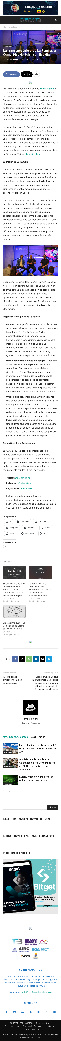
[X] (22, 659)
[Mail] (30, 1012)
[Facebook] (15, 659)
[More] (36, 74)
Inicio (3, 27)
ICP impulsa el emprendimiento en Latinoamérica (12, 679)
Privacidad (27, 1026)
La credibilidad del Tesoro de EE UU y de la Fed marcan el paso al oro (37, 748)
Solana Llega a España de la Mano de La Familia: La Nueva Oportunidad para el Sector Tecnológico (14, 589)
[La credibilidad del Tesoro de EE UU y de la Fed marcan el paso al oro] (10, 748)
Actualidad (13, 27)
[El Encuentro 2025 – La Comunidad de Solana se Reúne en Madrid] (14, 611)
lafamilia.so (25, 488)
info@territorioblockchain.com (37, 992)
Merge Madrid (47, 88)
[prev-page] (5, 791)
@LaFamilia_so (22, 477)
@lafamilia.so (25, 483)
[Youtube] (54, 1012)
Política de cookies (12, 1026)
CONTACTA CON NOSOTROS (21, 1023)
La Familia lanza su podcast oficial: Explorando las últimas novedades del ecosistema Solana (40, 589)
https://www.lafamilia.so (30, 723)
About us (35, 1029)
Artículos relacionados (15, 737)
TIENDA (25, 1029)
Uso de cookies (42, 1023)
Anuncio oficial (33, 154)
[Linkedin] (36, 659)
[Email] (42, 659)
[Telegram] (49, 659)
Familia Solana (12, 59)
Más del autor (38, 737)
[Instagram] (14, 1012)
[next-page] (9, 791)
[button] (5, 20)
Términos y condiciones (44, 1026)
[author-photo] (30, 714)
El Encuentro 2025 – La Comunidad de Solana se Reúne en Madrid (14, 625)
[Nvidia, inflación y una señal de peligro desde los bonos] (10, 780)
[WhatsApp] (29, 659)
